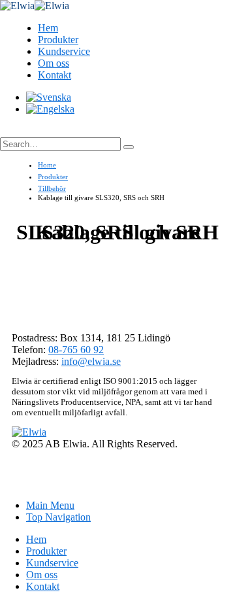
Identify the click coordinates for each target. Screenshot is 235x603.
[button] (13, 131)
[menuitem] (48, 97)
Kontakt (54, 74)
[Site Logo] (34, 5)
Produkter (58, 39)
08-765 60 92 (76, 349)
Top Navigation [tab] (58, 517)
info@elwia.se (91, 361)
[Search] (128, 147)
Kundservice (64, 51)
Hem (48, 27)
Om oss (53, 63)
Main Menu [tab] (50, 505)
